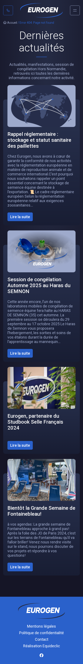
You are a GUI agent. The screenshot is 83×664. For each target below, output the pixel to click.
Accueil (12, 22)
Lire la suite (21, 217)
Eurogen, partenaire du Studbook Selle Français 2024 (35, 422)
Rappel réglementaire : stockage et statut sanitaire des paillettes (39, 140)
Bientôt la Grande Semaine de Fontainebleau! (41, 511)
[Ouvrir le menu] (75, 10)
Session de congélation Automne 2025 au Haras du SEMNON (38, 285)
